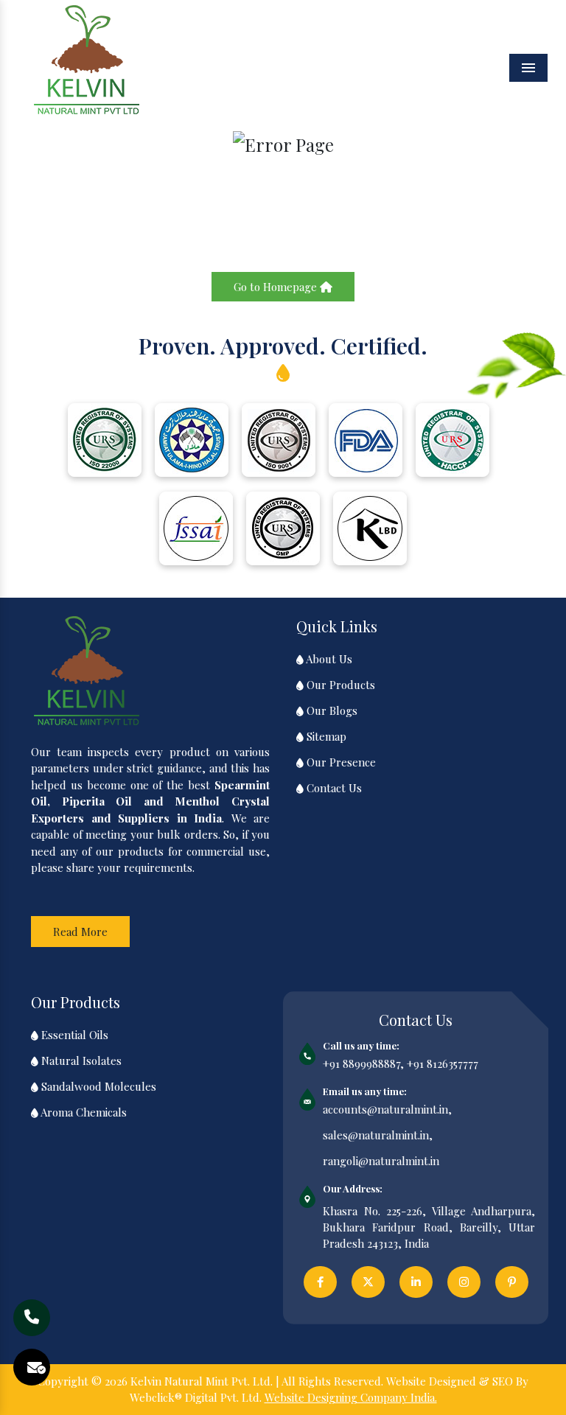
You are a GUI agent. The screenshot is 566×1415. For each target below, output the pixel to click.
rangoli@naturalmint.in (381, 1160)
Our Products (339, 684)
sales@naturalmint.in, (378, 1135)
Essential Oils (73, 1034)
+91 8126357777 (442, 1063)
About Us (328, 658)
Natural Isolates (80, 1060)
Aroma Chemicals (82, 1112)
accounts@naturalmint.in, (387, 1109)
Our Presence (340, 762)
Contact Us (333, 787)
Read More (80, 931)
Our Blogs (330, 710)
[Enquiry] (36, 1367)
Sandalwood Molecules (97, 1086)
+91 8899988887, (363, 1063)
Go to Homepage (277, 286)
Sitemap (325, 736)
